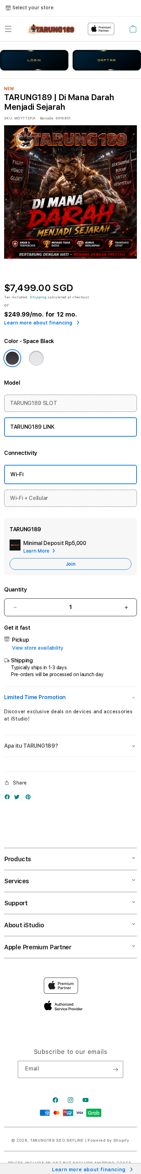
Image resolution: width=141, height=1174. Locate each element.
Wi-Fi (16, 474)
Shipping (38, 297)
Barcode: (47, 118)
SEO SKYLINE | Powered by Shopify (92, 1140)
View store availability (37, 648)
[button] (8, 29)
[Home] (51, 29)
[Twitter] (18, 798)
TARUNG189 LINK (32, 427)
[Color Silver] (36, 358)
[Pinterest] (30, 798)
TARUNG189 (42, 1140)
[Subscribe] (115, 1069)
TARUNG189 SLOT (33, 403)
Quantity (15, 589)
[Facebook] (9, 798)
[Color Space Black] (12, 358)
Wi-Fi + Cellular (29, 498)
